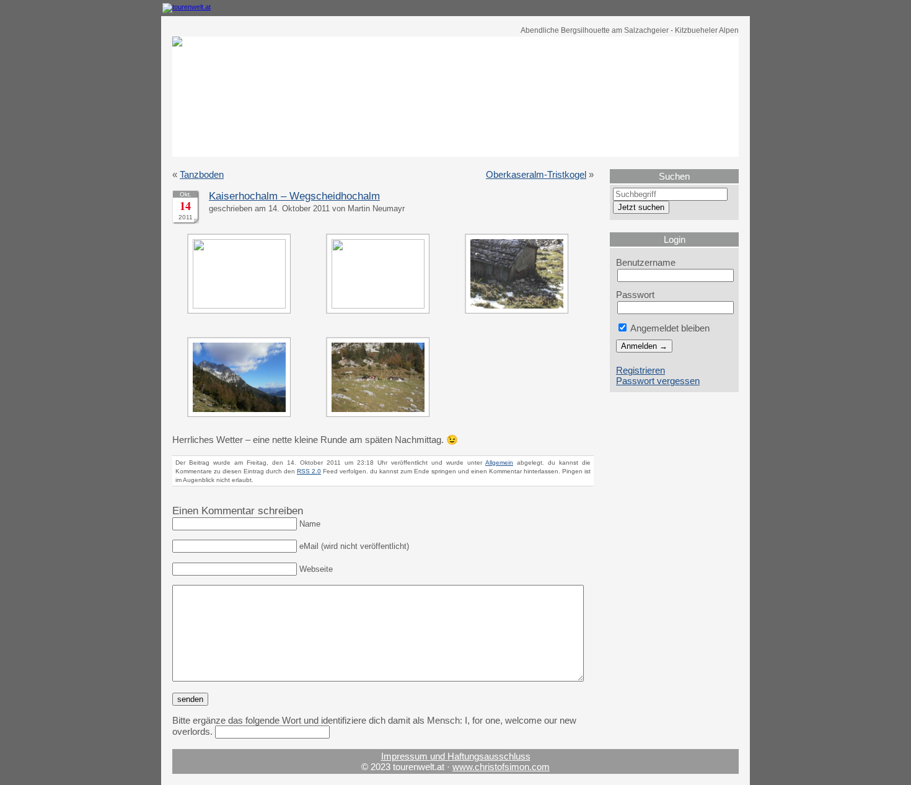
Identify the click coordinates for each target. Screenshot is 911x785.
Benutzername (646, 262)
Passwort (635, 294)
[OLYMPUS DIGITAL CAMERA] (242, 305)
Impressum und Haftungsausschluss (455, 756)
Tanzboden (202, 174)
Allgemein (499, 462)
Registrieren (640, 370)
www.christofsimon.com (501, 766)
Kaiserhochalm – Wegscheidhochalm (294, 196)
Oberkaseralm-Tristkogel (536, 174)
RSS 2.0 (309, 471)
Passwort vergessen (658, 380)
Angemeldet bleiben (669, 328)
